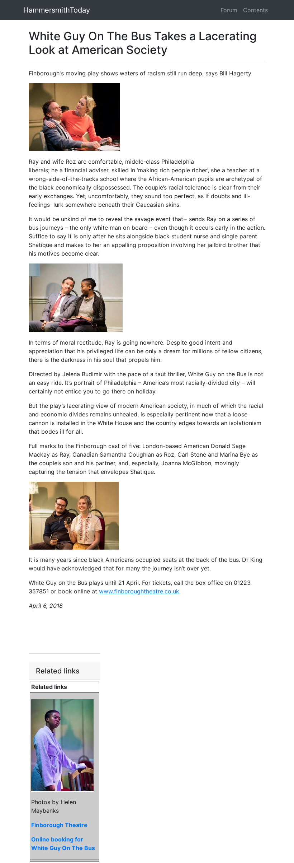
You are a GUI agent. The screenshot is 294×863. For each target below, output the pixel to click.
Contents (255, 10)
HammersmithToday (56, 10)
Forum (228, 10)
